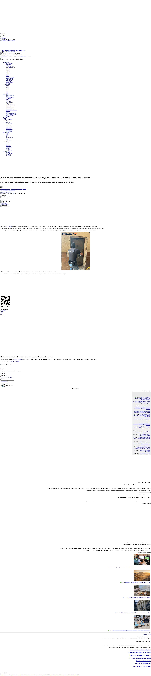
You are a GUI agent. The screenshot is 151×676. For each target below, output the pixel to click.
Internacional (7, 116)
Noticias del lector (9, 153)
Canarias (7, 99)
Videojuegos (8, 148)
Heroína (1, 311)
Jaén (6, 90)
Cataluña (7, 103)
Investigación (8, 146)
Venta (1, 313)
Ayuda (12, 674)
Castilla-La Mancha (9, 102)
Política (4, 132)
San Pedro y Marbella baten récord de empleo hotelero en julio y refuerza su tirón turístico (141, 415)
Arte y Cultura (5, 119)
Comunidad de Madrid (10, 107)
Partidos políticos (9, 140)
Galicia (7, 106)
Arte (6, 120)
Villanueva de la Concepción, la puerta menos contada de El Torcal (143, 432)
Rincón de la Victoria (10, 77)
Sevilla (7, 93)
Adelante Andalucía (9, 137)
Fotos (17, 55)
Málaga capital (8, 72)
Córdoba (7, 87)
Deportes (4, 118)
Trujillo (1, 312)
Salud (7, 143)
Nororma (7, 76)
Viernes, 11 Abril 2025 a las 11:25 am (7, 190)
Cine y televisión (9, 150)
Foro (4, 51)
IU (6, 136)
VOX (7, 135)
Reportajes (8, 152)
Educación (8, 145)
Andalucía (5, 84)
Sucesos (7, 142)
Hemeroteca (29, 55)
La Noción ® (2, 674)
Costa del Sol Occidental (10, 67)
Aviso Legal (40, 674)
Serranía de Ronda (9, 79)
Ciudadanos (8, 133)
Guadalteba (8, 70)
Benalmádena (8, 64)
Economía (5, 117)
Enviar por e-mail (3, 203)
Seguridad (5, 122)
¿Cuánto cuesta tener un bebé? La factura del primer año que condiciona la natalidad (141, 424)
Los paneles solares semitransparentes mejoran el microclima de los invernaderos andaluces (142, 419)
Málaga (4, 62)
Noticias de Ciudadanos (143, 661)
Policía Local (8, 125)
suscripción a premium (14, 361)
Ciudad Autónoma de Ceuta (11, 113)
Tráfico (1, 314)
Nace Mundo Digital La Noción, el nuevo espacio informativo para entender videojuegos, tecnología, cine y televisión (142, 407)
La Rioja (7, 112)
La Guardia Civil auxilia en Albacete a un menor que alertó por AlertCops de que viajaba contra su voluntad (141, 447)
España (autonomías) (9, 115)
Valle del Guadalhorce (10, 82)
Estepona (7, 68)
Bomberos (7, 124)
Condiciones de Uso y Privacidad (49, 674)
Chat (2, 51)
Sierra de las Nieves (9, 80)
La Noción (2, 50)
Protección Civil (9, 123)
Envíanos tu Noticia (29, 674)
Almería (7, 85)
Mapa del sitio (16, 674)
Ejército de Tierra (9, 131)
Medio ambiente (9, 147)
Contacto (35, 674)
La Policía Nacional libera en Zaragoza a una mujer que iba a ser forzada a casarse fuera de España (141, 442)
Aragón (7, 96)
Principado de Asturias (10, 97)
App (6, 51)
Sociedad (4, 141)
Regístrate (2, 37)
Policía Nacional (9, 126)
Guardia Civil (8, 128)
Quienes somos (22, 674)
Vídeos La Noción (3, 55)
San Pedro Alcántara (12, 55)
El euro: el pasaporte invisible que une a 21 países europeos (144, 435)
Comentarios (8, 192)
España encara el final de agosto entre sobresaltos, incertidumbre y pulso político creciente (142, 398)
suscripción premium (18, 359)
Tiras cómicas (8, 155)
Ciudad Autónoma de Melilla (11, 114)
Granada (7, 88)
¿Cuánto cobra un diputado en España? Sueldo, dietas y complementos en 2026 (142, 438)
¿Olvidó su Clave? (3, 381)
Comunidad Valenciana (10, 104)
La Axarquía (8, 71)
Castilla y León (8, 101)
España (4, 94)
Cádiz (7, 86)
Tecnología (8, 149)
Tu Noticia (24, 55)
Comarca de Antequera (10, 66)
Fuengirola (8, 69)
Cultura (7, 121)
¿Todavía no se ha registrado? (6, 377)
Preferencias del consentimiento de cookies (72, 674)
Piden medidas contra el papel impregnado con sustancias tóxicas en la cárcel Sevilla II (141, 412)
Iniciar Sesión (3, 38)
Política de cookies (59, 674)
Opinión (4, 151)
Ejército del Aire (9, 130)
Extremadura (8, 105)
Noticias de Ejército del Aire (142, 666)
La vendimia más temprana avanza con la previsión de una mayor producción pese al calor (143, 454)
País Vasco (8, 111)
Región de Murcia (9, 108)
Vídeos (20, 55)
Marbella (7, 73)
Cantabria (7, 100)
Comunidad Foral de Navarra (11, 110)
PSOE (7, 139)
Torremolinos (8, 81)
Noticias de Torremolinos (143, 663)
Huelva (7, 89)
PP (6, 138)
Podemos (7, 134)
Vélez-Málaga (8, 83)
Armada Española (9, 129)
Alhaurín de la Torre (9, 63)
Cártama (7, 65)
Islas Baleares (8, 98)
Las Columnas (8, 154)
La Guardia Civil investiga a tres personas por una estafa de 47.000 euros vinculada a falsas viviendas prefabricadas (141, 402)
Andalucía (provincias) (10, 95)
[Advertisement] (35, 8)
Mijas (7, 75)
